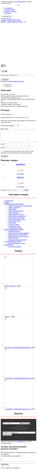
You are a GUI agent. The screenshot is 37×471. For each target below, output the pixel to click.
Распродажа (12, 223)
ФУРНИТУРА (9, 245)
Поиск (26, 190)
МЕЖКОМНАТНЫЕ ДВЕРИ (14, 204)
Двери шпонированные (16, 211)
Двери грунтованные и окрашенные (20, 206)
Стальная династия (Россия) (17, 240)
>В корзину (5, 79)
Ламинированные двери (15, 22)
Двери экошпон (13, 212)
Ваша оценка (5, 125)
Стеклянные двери (14, 226)
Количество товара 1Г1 (8, 75)
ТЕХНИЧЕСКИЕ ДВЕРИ (13, 241)
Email (3, 147)
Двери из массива (14, 207)
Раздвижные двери (14, 221)
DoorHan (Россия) (14, 231)
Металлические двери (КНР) (17, 234)
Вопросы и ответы (11, 11)
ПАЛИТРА (20, 164)
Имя (3, 144)
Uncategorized (9, 200)
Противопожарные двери (16, 243)
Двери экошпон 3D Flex (16, 214)
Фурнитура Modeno (14, 246)
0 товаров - (6, 18)
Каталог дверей (10, 9)
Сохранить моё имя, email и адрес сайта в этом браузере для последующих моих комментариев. (17, 152)
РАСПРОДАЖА (13, 238)
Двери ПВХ (12, 209)
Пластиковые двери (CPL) (16, 219)
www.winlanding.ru (20, 1)
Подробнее (20, 174)
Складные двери (13, 224)
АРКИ (7, 202)
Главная (3, 20)
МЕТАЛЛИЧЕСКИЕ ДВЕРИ (14, 229)
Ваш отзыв (5, 129)
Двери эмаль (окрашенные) (17, 216)
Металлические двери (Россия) (18, 236)
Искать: (3, 190)
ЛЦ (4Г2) (20, 177)
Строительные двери (15, 228)
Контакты (8, 13)
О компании (9, 8)
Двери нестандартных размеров (18, 233)
